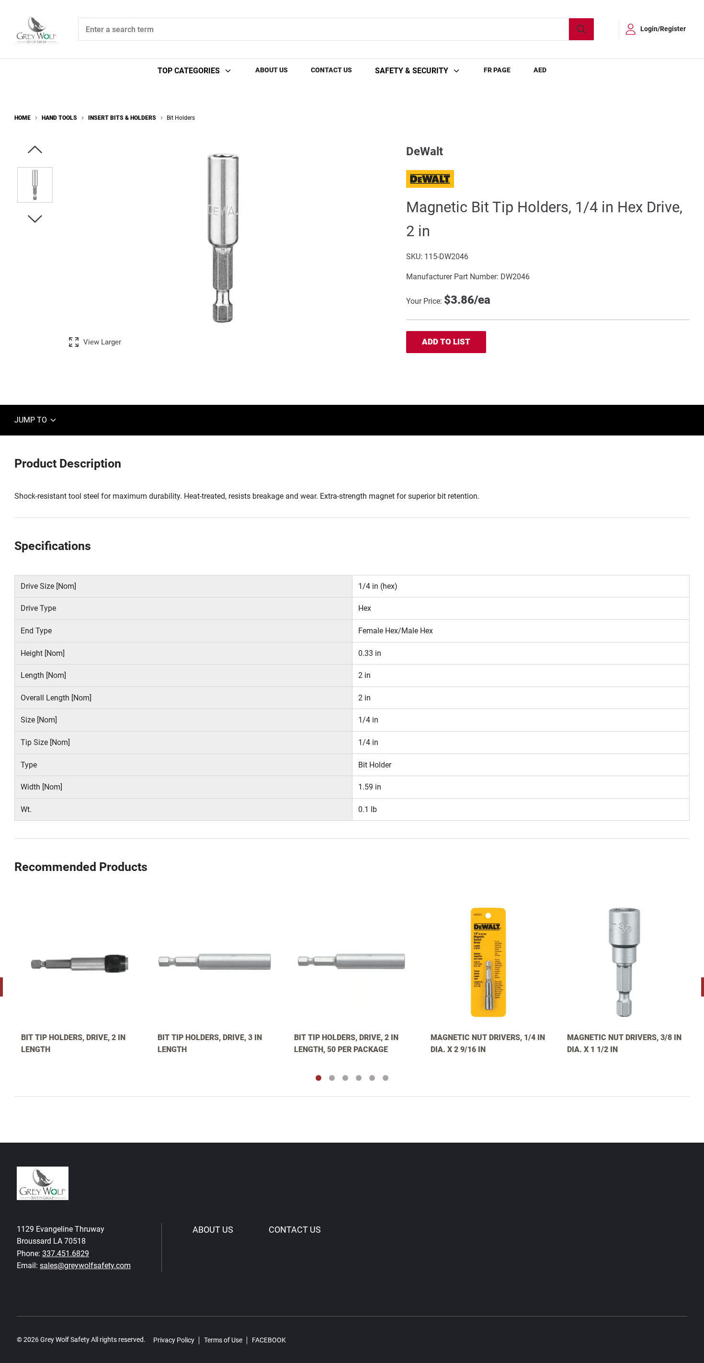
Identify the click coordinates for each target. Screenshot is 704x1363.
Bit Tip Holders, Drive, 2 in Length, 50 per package (346, 1043)
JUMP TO (31, 419)
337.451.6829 (65, 1253)
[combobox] (336, 29)
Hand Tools (59, 118)
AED (540, 70)
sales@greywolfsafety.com (85, 1265)
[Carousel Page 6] (385, 1078)
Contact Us (331, 70)
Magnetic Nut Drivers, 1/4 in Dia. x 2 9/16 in (488, 1043)
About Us (271, 70)
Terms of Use (223, 1340)
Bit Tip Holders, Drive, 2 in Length (73, 1043)
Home (22, 118)
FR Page (497, 70)
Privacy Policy (173, 1340)
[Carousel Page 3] (345, 1078)
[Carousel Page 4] (359, 1078)
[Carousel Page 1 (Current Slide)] (318, 1078)
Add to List (446, 341)
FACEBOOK (269, 1340)
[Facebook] (298, 1339)
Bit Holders (181, 118)
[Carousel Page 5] (372, 1078)
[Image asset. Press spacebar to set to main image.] (35, 185)
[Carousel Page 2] (332, 1078)
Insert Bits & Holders (122, 118)
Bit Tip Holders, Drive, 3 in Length (210, 1043)
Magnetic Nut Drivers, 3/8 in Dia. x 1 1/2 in (624, 1043)
